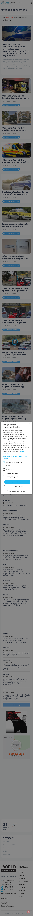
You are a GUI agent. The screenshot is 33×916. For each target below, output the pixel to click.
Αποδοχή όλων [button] (17, 482)
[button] (16, 457)
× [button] (29, 424)
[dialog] (16, 458)
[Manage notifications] (28, 911)
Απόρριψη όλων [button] (17, 487)
